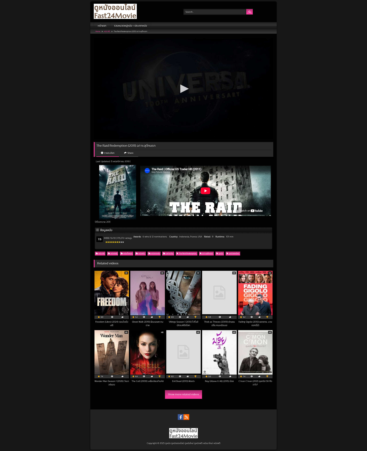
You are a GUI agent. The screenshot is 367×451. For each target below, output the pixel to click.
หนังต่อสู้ (114, 253)
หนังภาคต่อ (155, 253)
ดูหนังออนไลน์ (234, 253)
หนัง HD (107, 31)
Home (97, 31)
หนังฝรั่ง (141, 253)
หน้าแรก (102, 26)
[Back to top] (358, 442)
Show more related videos (183, 394)
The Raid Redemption (187, 253)
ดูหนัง (221, 253)
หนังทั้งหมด (127, 253)
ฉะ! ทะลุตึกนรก (207, 253)
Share (130, 153)
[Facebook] (181, 417)
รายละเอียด (109, 153)
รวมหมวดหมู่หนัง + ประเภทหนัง (130, 26)
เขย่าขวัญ (169, 253)
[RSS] (186, 417)
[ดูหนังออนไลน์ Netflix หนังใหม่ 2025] (115, 12)
